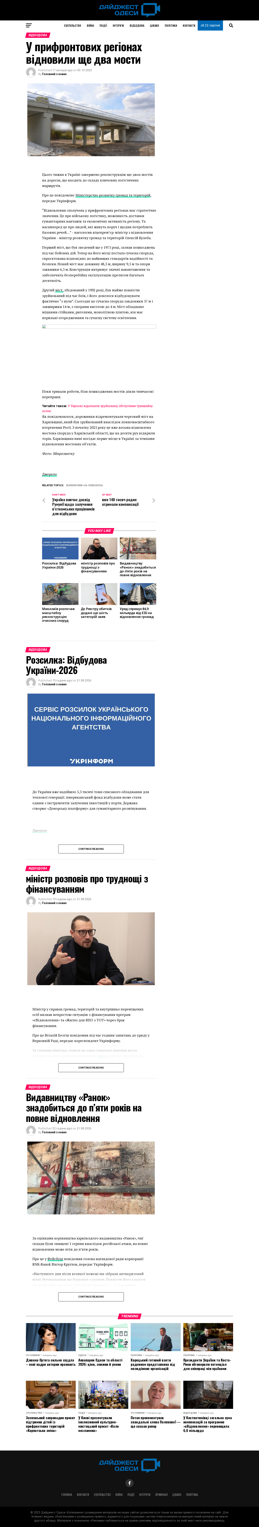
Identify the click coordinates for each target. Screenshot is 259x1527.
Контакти (189, 25)
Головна (66, 1494)
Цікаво (154, 25)
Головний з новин (54, 74)
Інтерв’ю (118, 25)
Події (103, 25)
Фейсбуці (55, 1258)
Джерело (49, 474)
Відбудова (137, 25)
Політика (171, 25)
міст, (59, 290)
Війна (90, 25)
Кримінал (161, 1494)
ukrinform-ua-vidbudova (85, 485)
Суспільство (72, 25)
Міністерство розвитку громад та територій (112, 195)
